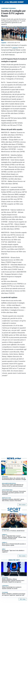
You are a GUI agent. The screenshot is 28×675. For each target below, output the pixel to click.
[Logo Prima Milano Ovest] (14, 2)
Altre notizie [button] (22, 504)
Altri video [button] (23, 599)
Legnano (15, 47)
